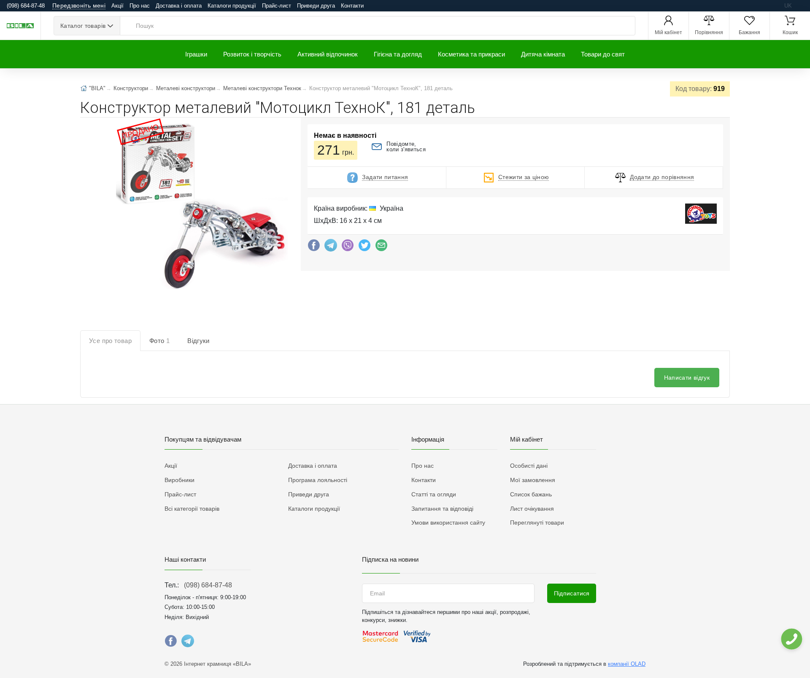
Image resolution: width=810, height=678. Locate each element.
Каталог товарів (82, 25)
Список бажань (531, 494)
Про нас (140, 6)
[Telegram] (330, 247)
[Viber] (347, 247)
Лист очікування (532, 508)
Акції (117, 6)
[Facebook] (314, 247)
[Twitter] (364, 247)
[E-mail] (381, 247)
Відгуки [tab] (198, 340)
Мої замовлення (532, 480)
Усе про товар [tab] (110, 340)
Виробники (179, 480)
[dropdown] (791, 639)
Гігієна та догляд (398, 54)
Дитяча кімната (543, 54)
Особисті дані (529, 465)
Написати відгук (687, 377)
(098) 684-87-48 (208, 585)
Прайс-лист (276, 6)
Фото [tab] (159, 340)
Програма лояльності (317, 480)
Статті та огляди (433, 494)
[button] (201, 206)
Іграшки (196, 54)
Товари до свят (603, 54)
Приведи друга (316, 6)
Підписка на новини (390, 559)
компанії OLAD (626, 664)
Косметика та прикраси (471, 54)
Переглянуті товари (537, 522)
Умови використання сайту (448, 522)
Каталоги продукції (232, 6)
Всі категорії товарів (192, 508)
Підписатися (572, 593)
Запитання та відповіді (442, 508)
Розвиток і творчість (252, 54)
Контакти (352, 6)
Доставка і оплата (179, 6)
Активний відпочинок (327, 54)
